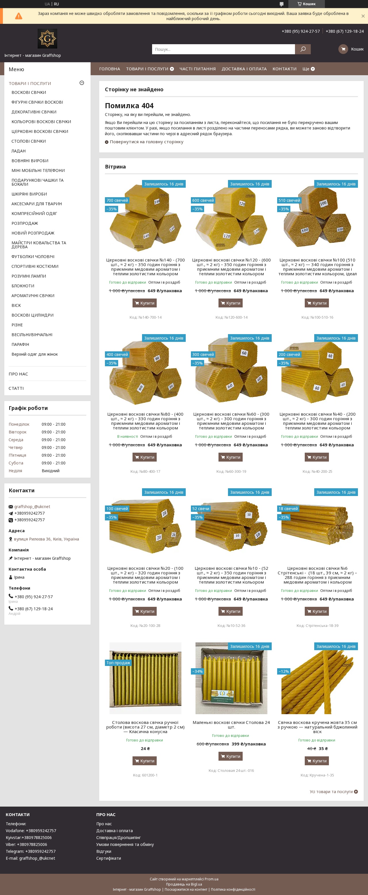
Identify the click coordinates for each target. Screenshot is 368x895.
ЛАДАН (19, 151)
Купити (147, 303)
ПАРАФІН (20, 344)
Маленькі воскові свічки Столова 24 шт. (231, 724)
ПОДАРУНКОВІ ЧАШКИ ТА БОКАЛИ (38, 182)
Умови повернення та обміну (125, 844)
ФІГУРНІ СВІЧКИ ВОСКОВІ (37, 102)
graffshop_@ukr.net (32, 506)
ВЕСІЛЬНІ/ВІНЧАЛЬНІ (32, 335)
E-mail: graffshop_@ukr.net (30, 858)
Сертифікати (108, 858)
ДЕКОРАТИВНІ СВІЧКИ (34, 112)
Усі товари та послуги (331, 791)
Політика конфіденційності (233, 889)
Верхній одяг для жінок (35, 354)
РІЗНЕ (17, 325)
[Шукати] (303, 49)
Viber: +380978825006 (26, 844)
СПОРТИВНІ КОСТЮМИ (35, 266)
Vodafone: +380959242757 (31, 830)
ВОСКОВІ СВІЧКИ (29, 92)
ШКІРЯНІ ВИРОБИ (29, 194)
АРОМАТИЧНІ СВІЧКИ (33, 296)
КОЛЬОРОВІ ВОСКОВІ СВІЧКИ (41, 122)
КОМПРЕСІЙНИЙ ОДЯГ (34, 214)
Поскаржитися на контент (186, 889)
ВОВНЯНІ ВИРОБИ (30, 161)
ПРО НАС (18, 374)
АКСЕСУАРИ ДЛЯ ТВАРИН (37, 204)
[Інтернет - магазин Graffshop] (47, 38)
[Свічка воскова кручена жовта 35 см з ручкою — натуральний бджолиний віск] (317, 678)
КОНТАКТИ (285, 68)
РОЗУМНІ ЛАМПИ (29, 276)
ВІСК (16, 305)
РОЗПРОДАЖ (25, 223)
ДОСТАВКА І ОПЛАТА (244, 68)
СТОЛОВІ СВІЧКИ (29, 141)
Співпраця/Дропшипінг (118, 837)
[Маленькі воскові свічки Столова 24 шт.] (231, 678)
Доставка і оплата (114, 830)
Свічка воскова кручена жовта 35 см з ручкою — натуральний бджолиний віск (317, 727)
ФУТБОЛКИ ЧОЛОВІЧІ (33, 257)
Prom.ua (211, 879)
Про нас (104, 823)
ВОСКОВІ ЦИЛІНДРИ (32, 315)
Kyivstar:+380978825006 (29, 837)
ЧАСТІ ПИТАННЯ (198, 68)
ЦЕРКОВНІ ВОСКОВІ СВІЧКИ (40, 131)
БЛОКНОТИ (23, 286)
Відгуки (103, 851)
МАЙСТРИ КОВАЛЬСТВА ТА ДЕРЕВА (39, 245)
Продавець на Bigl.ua (184, 884)
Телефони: (16, 823)
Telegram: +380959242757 (30, 851)
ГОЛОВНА (109, 68)
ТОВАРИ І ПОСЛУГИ (147, 68)
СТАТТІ (16, 388)
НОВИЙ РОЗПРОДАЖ (33, 233)
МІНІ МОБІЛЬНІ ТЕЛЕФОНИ (38, 170)
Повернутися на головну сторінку (146, 141)
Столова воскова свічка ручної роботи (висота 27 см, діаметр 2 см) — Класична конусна (145, 727)
